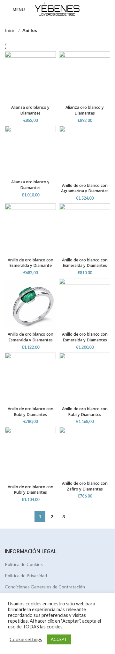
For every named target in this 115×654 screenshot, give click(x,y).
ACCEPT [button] (59, 639)
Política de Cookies (24, 564)
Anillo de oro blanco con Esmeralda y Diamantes (85, 262)
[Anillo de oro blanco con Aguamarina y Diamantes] (84, 153)
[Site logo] (57, 9)
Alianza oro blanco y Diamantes (30, 110)
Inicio (10, 30)
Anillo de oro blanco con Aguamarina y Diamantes (85, 188)
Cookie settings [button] (26, 639)
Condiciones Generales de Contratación (45, 586)
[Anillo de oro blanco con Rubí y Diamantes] (30, 378)
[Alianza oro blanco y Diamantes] (30, 76)
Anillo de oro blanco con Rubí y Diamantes (30, 411)
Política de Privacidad (26, 575)
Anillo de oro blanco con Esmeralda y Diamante (30, 262)
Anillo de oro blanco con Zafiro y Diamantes (85, 486)
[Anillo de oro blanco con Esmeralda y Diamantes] (84, 229)
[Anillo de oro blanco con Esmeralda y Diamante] (30, 229)
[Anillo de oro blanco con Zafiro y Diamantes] (84, 452)
